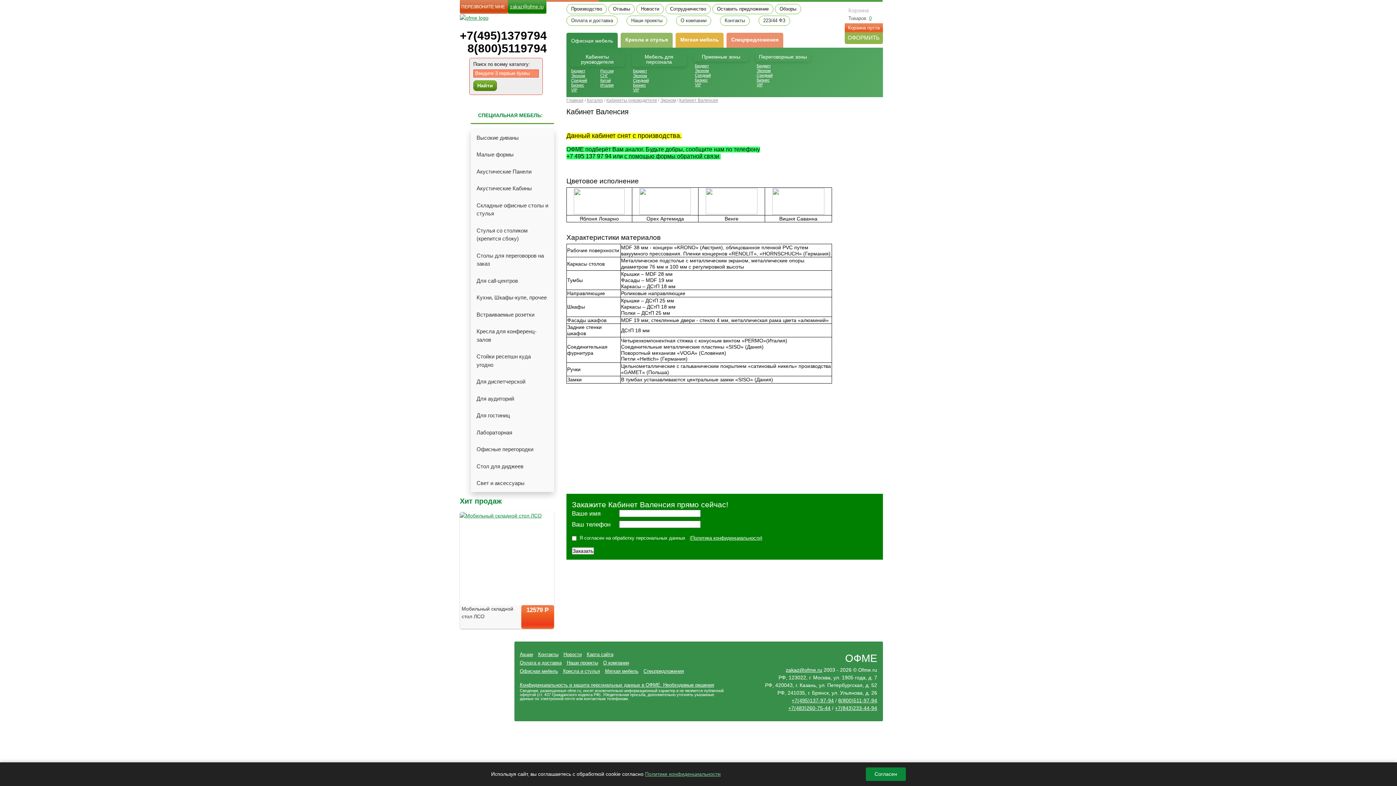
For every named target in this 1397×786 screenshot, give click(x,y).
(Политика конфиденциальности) (726, 538)
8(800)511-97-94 (857, 700)
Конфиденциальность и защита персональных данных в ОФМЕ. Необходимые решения (617, 685)
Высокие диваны (498, 138)
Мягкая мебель (699, 39)
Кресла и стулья (646, 39)
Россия (607, 71)
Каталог (595, 100)
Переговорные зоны (783, 57)
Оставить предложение (743, 9)
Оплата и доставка (592, 20)
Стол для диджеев (500, 466)
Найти (485, 85)
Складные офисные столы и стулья (512, 209)
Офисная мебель (539, 671)
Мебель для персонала (659, 59)
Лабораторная (494, 432)
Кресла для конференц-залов (507, 335)
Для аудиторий (495, 399)
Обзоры (788, 9)
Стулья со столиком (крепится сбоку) (502, 234)
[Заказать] (537, 623)
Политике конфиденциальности (683, 774)
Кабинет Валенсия (698, 100)
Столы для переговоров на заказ (510, 260)
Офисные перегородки (505, 449)
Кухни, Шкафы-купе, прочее (512, 297)
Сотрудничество (688, 9)
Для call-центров (497, 281)
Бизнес (577, 85)
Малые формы (495, 154)
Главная (575, 100)
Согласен (886, 774)
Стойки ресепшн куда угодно (504, 360)
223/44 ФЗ (774, 20)
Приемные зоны (721, 57)
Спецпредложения (755, 39)
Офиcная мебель (592, 40)
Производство (586, 9)
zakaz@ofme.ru (527, 6)
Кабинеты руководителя (597, 59)
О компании (694, 20)
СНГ (604, 76)
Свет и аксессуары (501, 483)
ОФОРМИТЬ (864, 38)
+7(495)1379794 (503, 35)
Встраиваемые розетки (505, 314)
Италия (607, 85)
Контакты (735, 20)
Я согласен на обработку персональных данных (632, 538)
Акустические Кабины (504, 188)
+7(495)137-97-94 (813, 700)
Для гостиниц (493, 415)
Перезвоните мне (483, 6)
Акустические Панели (504, 171)
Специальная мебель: (510, 115)
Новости (650, 9)
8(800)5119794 (507, 48)
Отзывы (621, 9)
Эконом (578, 76)
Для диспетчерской (501, 381)
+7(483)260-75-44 (809, 708)
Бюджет (578, 71)
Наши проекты (646, 20)
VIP (574, 90)
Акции (526, 654)
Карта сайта (600, 654)
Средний (579, 80)
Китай (605, 80)
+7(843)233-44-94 (856, 708)
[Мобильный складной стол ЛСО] (507, 558)
